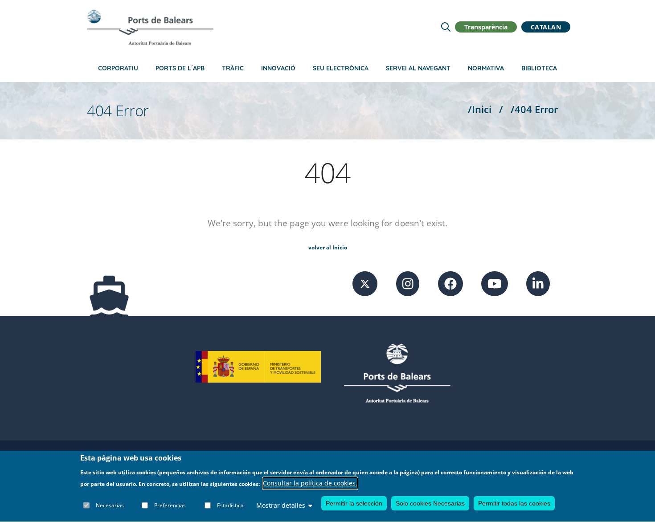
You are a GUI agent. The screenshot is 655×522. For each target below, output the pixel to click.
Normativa (486, 68)
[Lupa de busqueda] (445, 27)
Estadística (230, 505)
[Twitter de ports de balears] (364, 283)
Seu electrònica (340, 68)
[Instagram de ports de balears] (408, 283)
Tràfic (233, 68)
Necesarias (110, 505)
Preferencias (170, 505)
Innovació (278, 68)
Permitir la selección (354, 503)
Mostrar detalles (280, 505)
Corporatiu (118, 68)
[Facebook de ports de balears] (450, 283)
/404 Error (534, 109)
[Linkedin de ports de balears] (538, 283)
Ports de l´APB (180, 68)
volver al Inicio (327, 247)
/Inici (479, 109)
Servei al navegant (418, 68)
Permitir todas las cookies (514, 503)
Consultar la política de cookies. (310, 483)
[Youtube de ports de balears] (494, 283)
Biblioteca (539, 68)
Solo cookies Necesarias (430, 503)
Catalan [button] (546, 27)
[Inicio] (150, 27)
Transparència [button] (486, 27)
